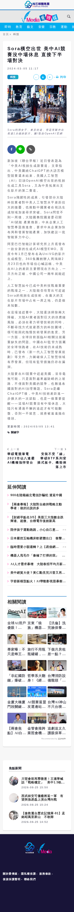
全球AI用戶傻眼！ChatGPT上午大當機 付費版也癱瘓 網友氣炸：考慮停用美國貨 (16, 625)
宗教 (53, 26)
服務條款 (45, 873)
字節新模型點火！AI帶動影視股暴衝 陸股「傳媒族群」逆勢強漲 (38, 581)
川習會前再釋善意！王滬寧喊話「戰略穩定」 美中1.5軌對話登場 (43, 782)
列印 (63, 76)
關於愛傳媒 (10, 873)
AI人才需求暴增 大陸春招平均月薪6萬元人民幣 (38, 564)
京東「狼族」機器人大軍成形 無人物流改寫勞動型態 (37, 625)
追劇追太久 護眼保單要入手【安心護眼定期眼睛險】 (57, 731)
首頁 (6, 34)
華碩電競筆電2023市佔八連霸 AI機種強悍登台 (21, 458)
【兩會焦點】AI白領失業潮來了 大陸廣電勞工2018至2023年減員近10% (16, 731)
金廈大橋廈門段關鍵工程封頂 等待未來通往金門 (16, 704)
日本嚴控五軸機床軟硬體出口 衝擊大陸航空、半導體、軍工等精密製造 (38, 538)
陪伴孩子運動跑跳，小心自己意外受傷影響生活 (36, 529)
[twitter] (20, 149)
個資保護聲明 (12, 879)
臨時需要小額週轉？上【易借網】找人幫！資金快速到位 (36, 546)
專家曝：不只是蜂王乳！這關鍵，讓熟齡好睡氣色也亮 (16, 652)
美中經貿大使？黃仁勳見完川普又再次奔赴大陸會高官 (38, 572)
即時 (8, 26)
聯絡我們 (30, 879)
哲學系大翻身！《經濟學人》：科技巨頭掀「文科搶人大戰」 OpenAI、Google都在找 (37, 678)
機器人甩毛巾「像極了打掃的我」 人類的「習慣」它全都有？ (38, 555)
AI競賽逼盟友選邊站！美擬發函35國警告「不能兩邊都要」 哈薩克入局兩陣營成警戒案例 (37, 704)
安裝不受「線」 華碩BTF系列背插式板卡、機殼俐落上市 (52, 460)
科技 (13, 76)
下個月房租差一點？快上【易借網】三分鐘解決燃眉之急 (57, 652)
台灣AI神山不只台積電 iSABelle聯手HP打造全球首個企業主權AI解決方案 (57, 704)
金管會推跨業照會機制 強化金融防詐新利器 (37, 731)
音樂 (41, 26)
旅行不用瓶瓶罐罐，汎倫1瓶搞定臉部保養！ (37, 652)
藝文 (30, 26)
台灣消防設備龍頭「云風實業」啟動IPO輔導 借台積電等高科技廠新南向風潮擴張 (57, 678)
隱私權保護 (28, 873)
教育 (19, 26)
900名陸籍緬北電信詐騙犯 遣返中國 (36, 495)
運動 (64, 26)
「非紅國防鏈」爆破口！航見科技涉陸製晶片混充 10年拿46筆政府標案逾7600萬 (16, 678)
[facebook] (11, 149)
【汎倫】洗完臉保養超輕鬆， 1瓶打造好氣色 (57, 625)
